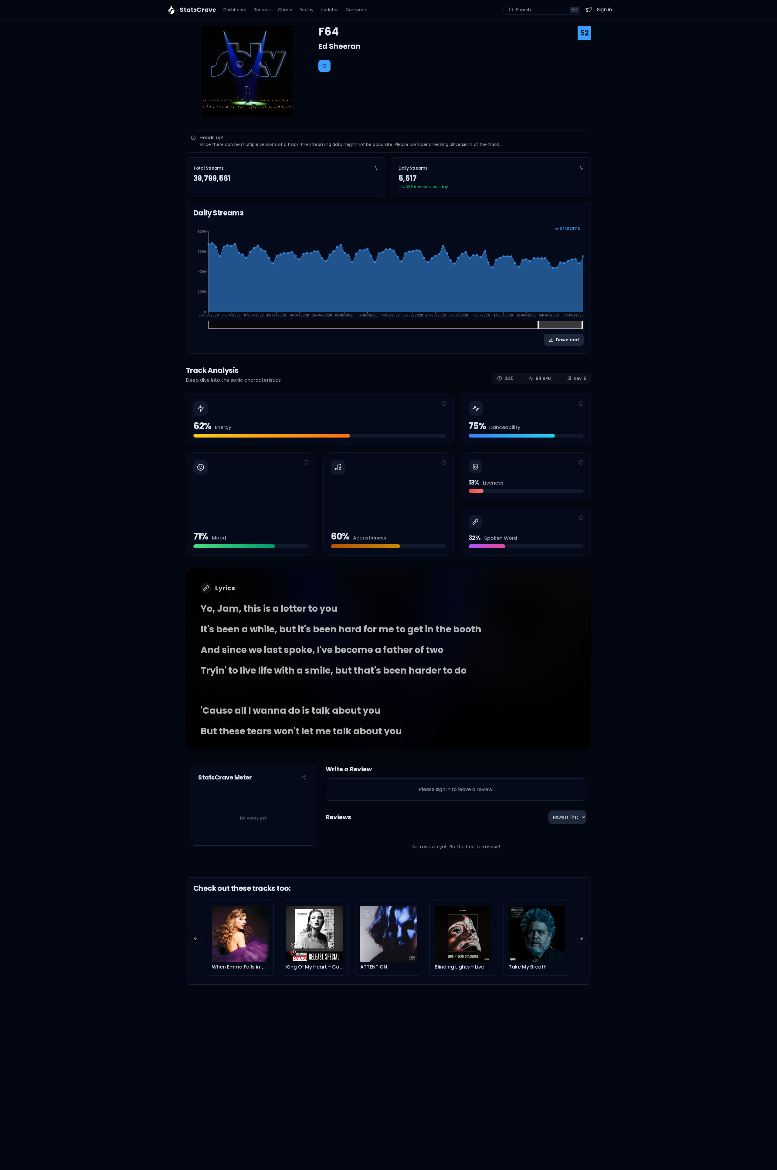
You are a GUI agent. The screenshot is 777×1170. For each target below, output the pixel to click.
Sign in (604, 9)
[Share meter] (303, 777)
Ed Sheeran (339, 46)
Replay (307, 10)
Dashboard (234, 10)
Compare (356, 10)
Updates (329, 10)
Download (567, 340)
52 (584, 33)
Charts (285, 10)
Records (262, 10)
